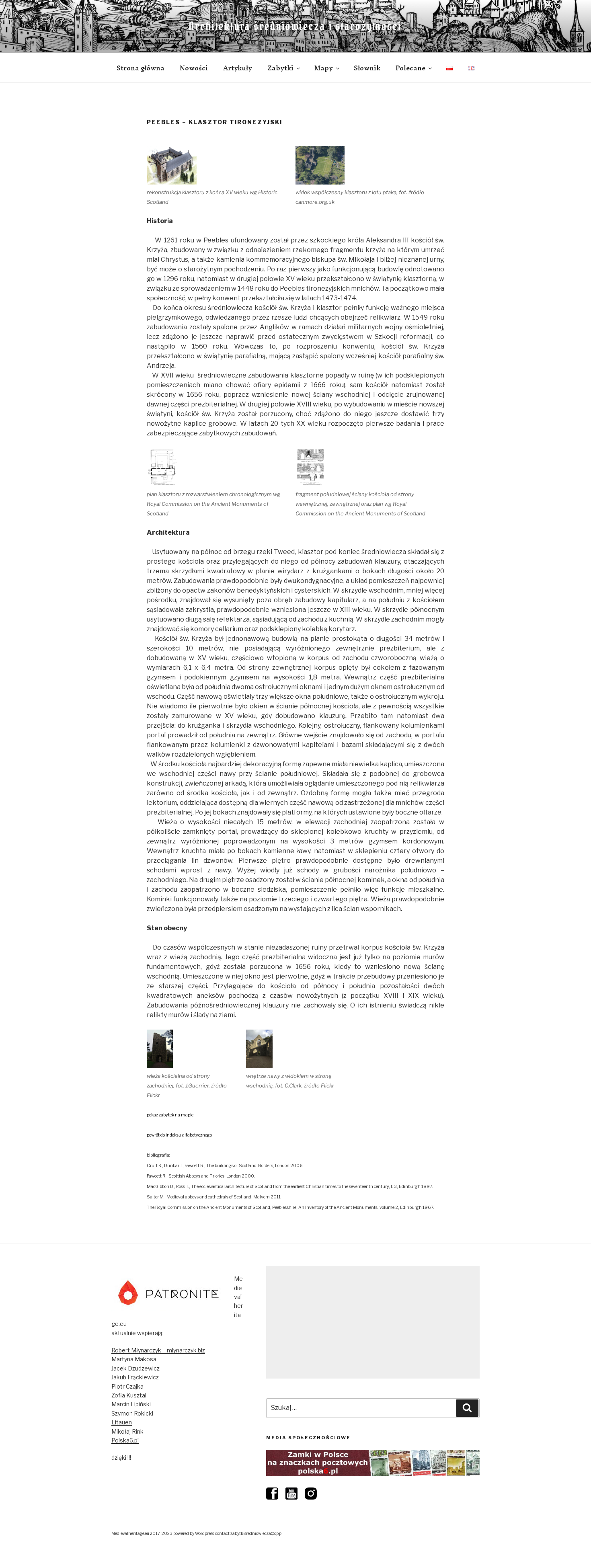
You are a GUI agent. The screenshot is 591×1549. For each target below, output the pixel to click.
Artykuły (237, 68)
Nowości (194, 68)
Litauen (121, 1422)
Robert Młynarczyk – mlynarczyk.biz (158, 1350)
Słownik (367, 68)
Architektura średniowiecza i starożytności (295, 26)
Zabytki (280, 68)
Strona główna (140, 68)
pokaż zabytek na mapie (170, 1115)
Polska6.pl (125, 1440)
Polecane (410, 68)
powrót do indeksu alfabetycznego (179, 1135)
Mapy (323, 68)
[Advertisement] (373, 1322)
